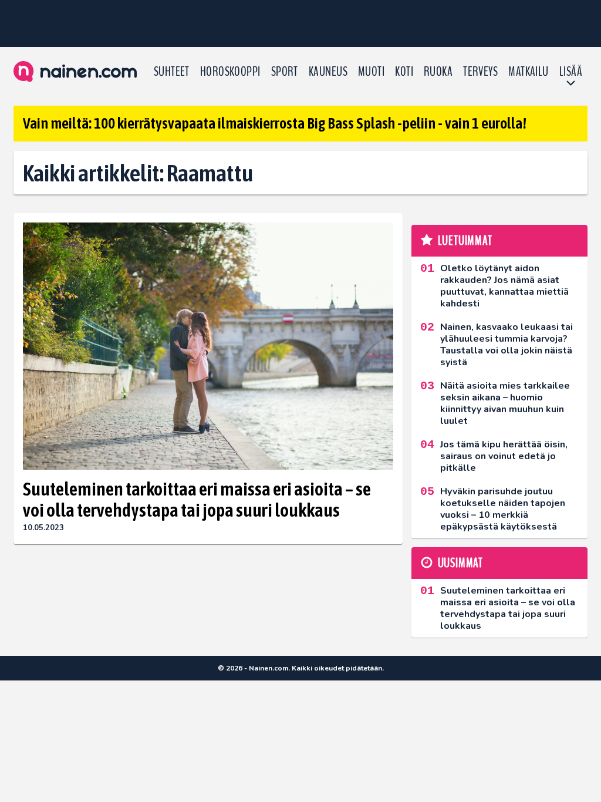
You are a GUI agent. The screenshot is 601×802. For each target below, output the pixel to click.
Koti (404, 71)
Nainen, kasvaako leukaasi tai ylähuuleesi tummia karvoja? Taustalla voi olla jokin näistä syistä (506, 345)
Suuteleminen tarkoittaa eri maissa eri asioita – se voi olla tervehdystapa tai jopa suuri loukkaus (197, 499)
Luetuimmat (465, 241)
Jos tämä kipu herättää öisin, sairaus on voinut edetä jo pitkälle (504, 456)
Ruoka (438, 71)
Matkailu (528, 71)
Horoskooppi (230, 71)
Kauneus (328, 71)
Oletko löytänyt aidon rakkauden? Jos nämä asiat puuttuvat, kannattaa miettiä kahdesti (504, 286)
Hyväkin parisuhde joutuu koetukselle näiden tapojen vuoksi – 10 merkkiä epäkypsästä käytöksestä (502, 509)
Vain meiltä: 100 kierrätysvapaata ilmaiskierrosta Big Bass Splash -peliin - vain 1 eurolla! (274, 123)
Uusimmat (460, 563)
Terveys (480, 71)
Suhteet (172, 71)
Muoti (371, 71)
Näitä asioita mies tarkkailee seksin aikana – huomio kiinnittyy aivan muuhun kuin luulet (505, 403)
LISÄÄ (570, 71)
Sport (284, 71)
